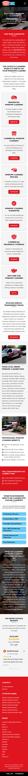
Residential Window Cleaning (10, 734)
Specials (4, 742)
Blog (3, 754)
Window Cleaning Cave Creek (11, 702)
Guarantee (14, 225)
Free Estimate (14, 337)
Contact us (5, 739)
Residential (14, 122)
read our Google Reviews (14, 609)
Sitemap (4, 749)
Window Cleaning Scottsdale (10, 697)
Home (4, 724)
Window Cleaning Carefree (10, 700)
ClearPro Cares (6, 732)
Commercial (14, 158)
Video (3, 751)
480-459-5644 (18, 50)
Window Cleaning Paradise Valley (12, 712)
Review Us (5, 756)
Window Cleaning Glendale (10, 705)
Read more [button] (5, 665)
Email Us (4, 689)
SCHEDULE (19, 774)
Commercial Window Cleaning (11, 737)
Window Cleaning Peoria (9, 707)
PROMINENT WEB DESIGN (14, 768)
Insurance (14, 259)
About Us (5, 727)
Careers (4, 729)
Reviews (4, 747)
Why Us (14, 293)
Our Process (14, 192)
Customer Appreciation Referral (11, 722)
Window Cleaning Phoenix (10, 710)
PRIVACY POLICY (19, 766)
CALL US (9, 774)
